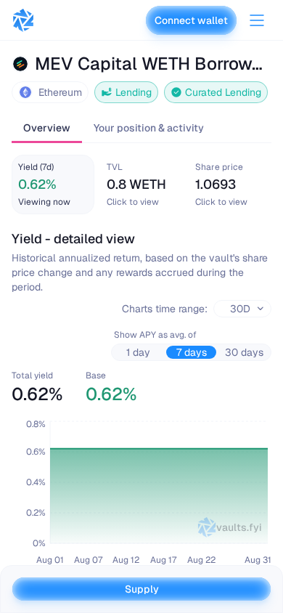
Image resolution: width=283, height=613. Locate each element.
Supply (142, 589)
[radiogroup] (191, 352)
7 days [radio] (191, 352)
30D (240, 308)
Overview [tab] (46, 127)
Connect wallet (191, 20)
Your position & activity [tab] (149, 127)
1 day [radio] (138, 352)
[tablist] (141, 129)
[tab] (53, 184)
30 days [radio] (244, 352)
